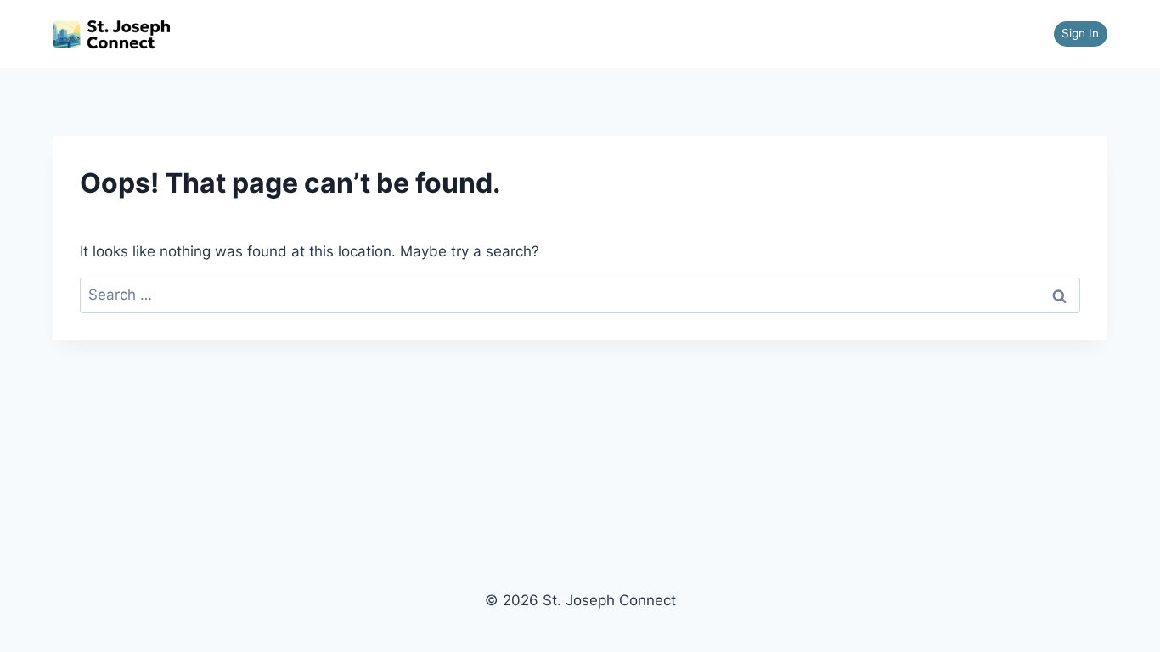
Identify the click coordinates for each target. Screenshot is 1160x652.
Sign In (1080, 33)
